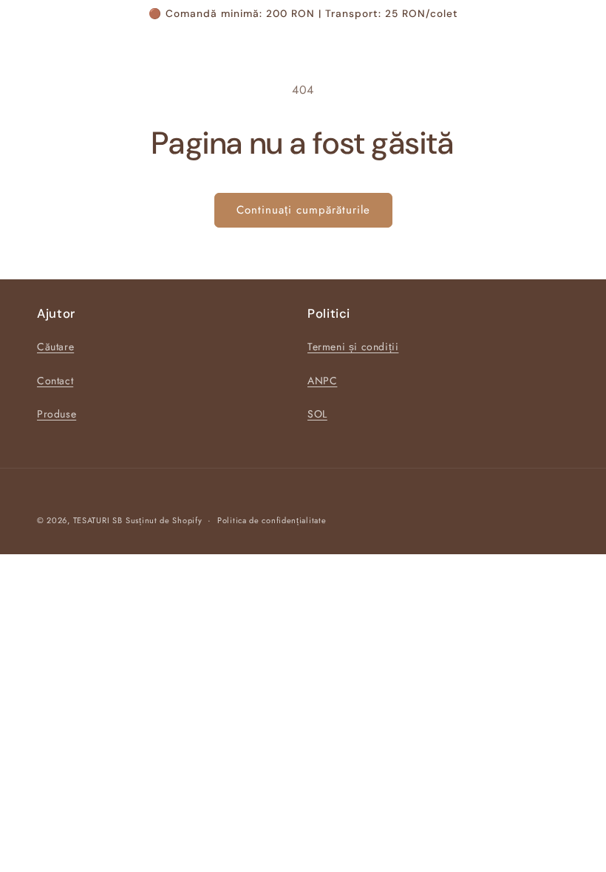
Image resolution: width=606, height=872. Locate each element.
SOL (317, 413)
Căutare (55, 346)
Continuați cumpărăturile (303, 210)
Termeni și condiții (352, 346)
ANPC (322, 380)
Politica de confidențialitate (271, 520)
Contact (55, 380)
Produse (56, 413)
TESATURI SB (98, 520)
